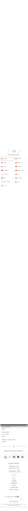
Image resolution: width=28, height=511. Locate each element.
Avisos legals (14, 489)
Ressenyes (14, 483)
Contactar (14, 487)
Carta (14, 485)
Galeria (14, 480)
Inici (14, 478)
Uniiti (17, 501)
